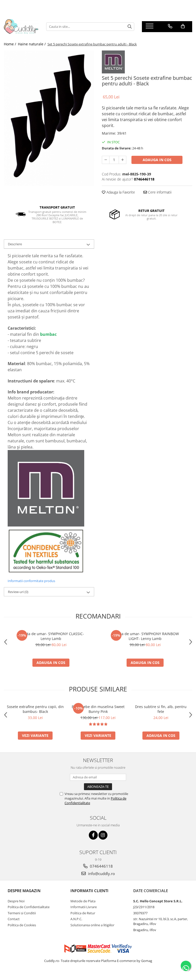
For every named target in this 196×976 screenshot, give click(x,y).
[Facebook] (93, 835)
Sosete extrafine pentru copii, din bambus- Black (35, 709)
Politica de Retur (82, 913)
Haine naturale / (32, 44)
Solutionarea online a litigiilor (92, 925)
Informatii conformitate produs (31, 581)
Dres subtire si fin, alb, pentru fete (161, 709)
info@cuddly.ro (101, 873)
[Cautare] (129, 26)
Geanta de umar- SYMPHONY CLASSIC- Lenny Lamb (51, 636)
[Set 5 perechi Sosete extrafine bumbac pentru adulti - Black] (49, 118)
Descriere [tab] (15, 244)
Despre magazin (24, 890)
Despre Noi (16, 901)
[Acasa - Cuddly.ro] (21, 26)
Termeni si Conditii (22, 913)
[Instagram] (103, 835)
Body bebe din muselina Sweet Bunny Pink (98, 709)
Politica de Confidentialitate (29, 907)
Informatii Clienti (89, 890)
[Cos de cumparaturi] (182, 26)
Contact (14, 919)
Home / (10, 44)
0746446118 (101, 866)
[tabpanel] (49, 118)
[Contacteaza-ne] (170, 26)
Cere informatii (159, 192)
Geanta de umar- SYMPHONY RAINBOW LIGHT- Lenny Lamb (145, 636)
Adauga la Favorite (120, 192)
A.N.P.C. (76, 919)
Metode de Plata (82, 901)
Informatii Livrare (83, 907)
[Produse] (150, 27)
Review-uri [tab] (18, 591)
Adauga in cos (157, 159)
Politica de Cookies (22, 925)
